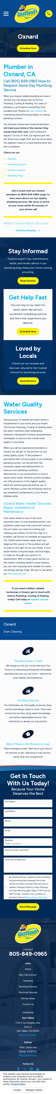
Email (7, 830)
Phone (8, 821)
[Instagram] (31, 1069)
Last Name (10, 811)
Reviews (12, 159)
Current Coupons (16, 170)
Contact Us (28, 1004)
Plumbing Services (28, 986)
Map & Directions (28, 1035)
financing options (16, 573)
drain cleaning (36, 111)
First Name (10, 801)
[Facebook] (18, 1069)
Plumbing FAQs (15, 175)
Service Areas (28, 998)
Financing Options (17, 164)
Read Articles (28, 280)
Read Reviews (28, 381)
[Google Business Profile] (37, 1069)
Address (9, 840)
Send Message (28, 906)
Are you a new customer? (17, 850)
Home (28, 969)
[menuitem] (28, 632)
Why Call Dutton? (28, 975)
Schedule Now (28, 48)
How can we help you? (15, 859)
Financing (28, 980)
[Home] (27, 13)
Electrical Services (28, 992)
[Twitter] (24, 1069)
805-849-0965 (28, 953)
